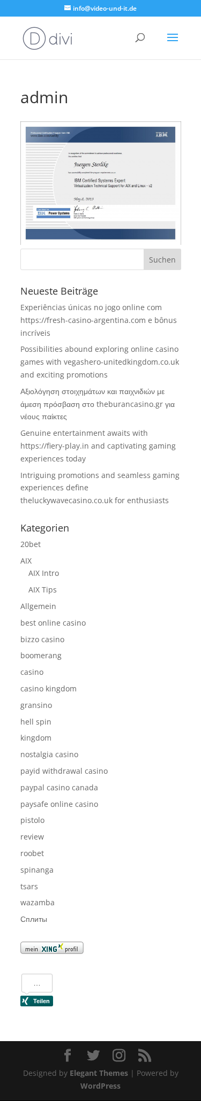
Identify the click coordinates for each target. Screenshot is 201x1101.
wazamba (37, 902)
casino (31, 672)
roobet (32, 853)
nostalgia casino (49, 754)
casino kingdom (48, 688)
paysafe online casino (59, 804)
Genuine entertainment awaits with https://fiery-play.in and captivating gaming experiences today (98, 446)
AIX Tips (42, 589)
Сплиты (33, 919)
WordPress (100, 1086)
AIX (26, 561)
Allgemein (38, 606)
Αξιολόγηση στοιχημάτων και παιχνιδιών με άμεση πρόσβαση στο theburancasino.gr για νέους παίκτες (97, 404)
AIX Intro (43, 573)
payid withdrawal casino (64, 771)
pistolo (32, 820)
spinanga (37, 870)
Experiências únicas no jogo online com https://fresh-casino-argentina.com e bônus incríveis (98, 320)
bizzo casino (42, 639)
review (32, 836)
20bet (30, 544)
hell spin (35, 722)
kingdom (35, 738)
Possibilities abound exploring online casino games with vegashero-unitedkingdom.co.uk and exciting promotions (99, 362)
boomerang (41, 655)
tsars (29, 886)
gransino (36, 705)
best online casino (53, 623)
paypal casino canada (59, 787)
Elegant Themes (99, 1073)
